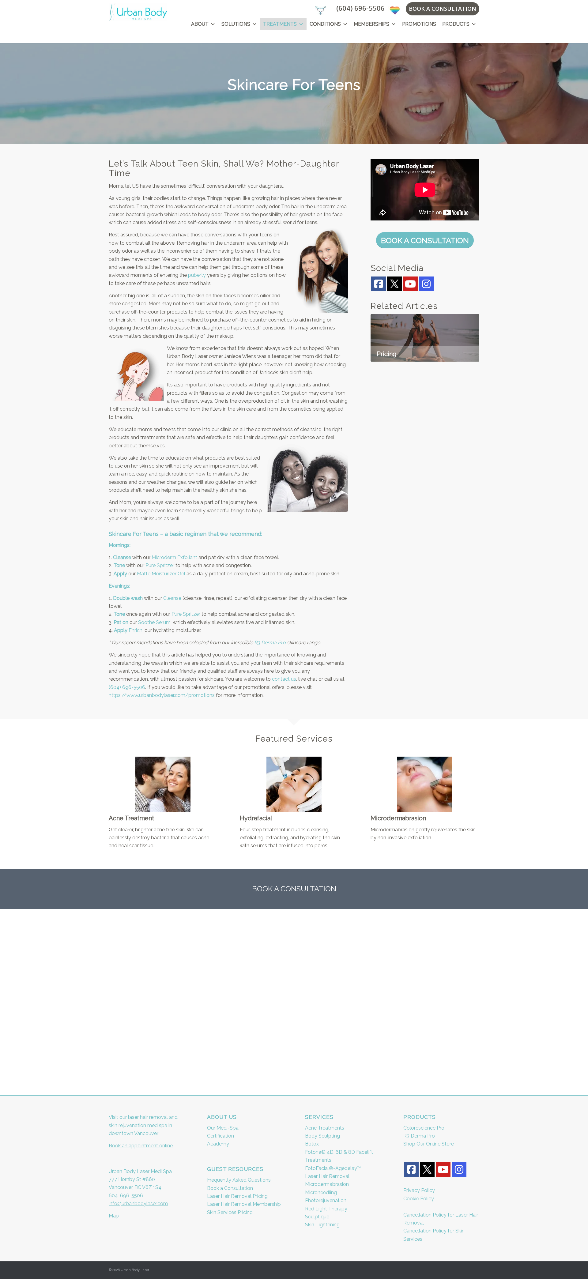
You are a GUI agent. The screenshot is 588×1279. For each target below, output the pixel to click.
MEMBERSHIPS (371, 24)
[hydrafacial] (294, 784)
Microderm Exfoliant (174, 557)
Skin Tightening (322, 1225)
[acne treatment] (162, 784)
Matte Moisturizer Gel (161, 574)
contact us (284, 679)
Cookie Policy (418, 1199)
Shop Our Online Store (428, 1144)
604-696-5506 (126, 1195)
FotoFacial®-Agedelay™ (333, 1168)
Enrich (135, 630)
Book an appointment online (141, 1146)
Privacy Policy (419, 1190)
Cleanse (172, 598)
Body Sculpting (322, 1136)
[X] (394, 284)
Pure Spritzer (159, 565)
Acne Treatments (324, 1128)
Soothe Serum (154, 622)
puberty (197, 275)
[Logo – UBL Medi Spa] (138, 12)
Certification (220, 1136)
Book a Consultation (230, 1188)
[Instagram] (426, 283)
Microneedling (321, 1192)
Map (114, 1216)
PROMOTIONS (419, 24)
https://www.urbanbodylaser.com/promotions (162, 695)
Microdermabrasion (327, 1184)
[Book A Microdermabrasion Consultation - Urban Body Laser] (424, 784)
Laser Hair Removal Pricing (237, 1196)
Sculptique (317, 1217)
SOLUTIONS (235, 24)
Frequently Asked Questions (239, 1180)
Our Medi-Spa (223, 1128)
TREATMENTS (280, 24)
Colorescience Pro (423, 1128)
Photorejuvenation (325, 1200)
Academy (218, 1144)
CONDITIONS (325, 24)
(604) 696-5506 (360, 8)
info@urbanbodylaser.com (138, 1203)
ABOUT (200, 24)
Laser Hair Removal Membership (244, 1204)
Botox (312, 1144)
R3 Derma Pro (270, 642)
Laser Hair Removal (327, 1176)
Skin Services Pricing (230, 1212)
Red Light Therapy (326, 1209)
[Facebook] (378, 283)
